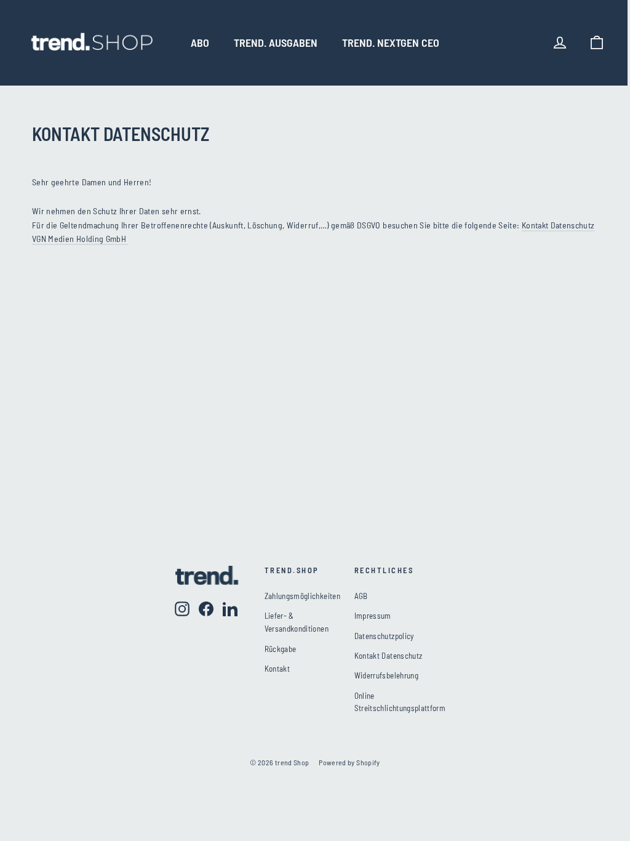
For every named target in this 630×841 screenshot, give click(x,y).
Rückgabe (281, 649)
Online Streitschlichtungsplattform (399, 702)
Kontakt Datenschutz (388, 656)
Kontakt (277, 669)
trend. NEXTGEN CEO (390, 42)
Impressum (372, 616)
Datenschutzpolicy (384, 636)
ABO (200, 42)
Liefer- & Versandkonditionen (297, 622)
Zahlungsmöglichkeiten (300, 596)
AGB (361, 596)
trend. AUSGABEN (275, 42)
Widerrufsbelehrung (386, 675)
